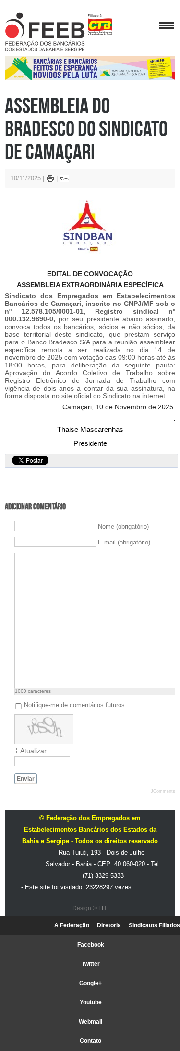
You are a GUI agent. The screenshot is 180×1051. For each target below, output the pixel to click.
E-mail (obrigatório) (124, 541)
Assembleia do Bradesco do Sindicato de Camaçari (86, 128)
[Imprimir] (50, 179)
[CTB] (100, 24)
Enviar (26, 778)
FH (102, 908)
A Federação (71, 925)
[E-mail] (64, 179)
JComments (163, 791)
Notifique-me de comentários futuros (74, 704)
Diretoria (109, 925)
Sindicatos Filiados (154, 925)
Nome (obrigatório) (123, 526)
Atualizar (33, 751)
